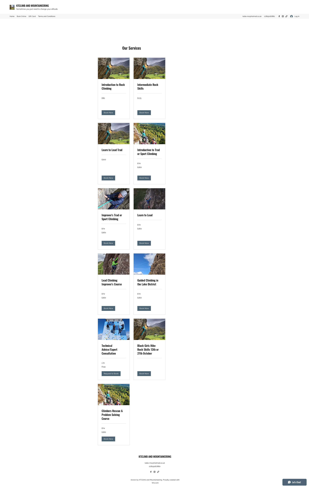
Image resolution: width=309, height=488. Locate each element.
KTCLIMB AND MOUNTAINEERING (32, 5)
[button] (108, 112)
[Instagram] (283, 16)
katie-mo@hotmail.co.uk (252, 16)
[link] (114, 86)
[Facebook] (279, 16)
